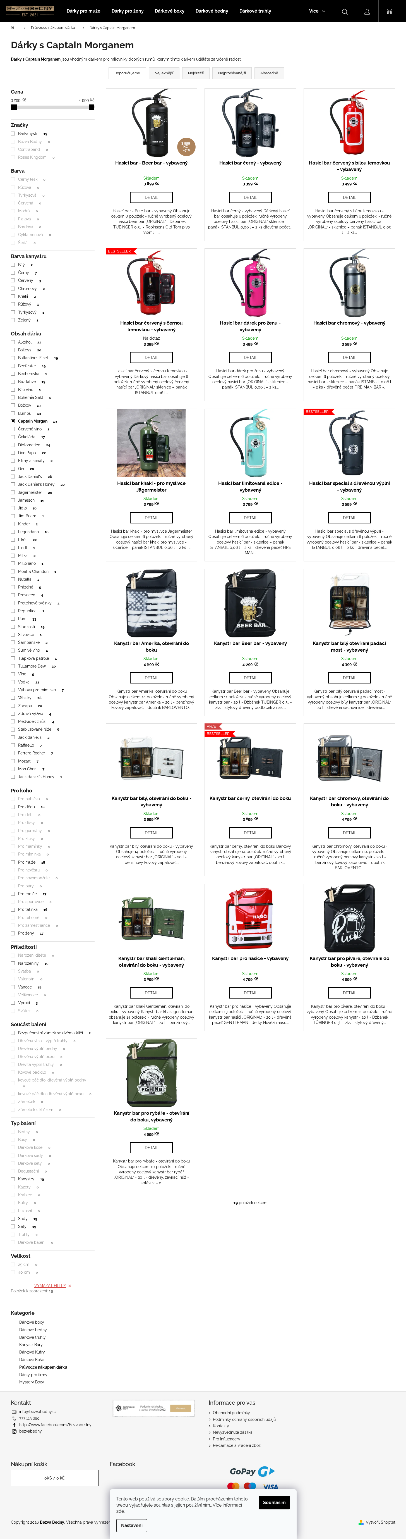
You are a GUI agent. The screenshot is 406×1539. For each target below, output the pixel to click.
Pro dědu (31, 807)
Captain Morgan (37, 421)
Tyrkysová (31, 195)
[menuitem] (83, 11)
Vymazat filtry (50, 1285)
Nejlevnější (164, 73)
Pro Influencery (226, 1439)
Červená (29, 203)
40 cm (28, 1272)
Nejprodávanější (232, 73)
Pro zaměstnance (38, 925)
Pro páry (30, 886)
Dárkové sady (34, 1155)
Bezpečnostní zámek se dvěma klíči (54, 1033)
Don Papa (31, 453)
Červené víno (33, 429)
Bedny (28, 1132)
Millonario (30, 563)
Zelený (28, 320)
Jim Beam (31, 516)
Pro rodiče (32, 894)
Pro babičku (33, 799)
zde (120, 1511)
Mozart (28, 761)
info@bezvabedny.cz (38, 1411)
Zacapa (30, 706)
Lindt (26, 547)
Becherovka (32, 373)
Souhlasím (274, 1502)
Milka (26, 555)
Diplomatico (34, 445)
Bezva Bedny (34, 141)
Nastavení (132, 1525)
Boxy (26, 1139)
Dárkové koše (34, 1147)
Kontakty (221, 1426)
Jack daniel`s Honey (40, 777)
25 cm (27, 1264)
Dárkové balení (35, 1242)
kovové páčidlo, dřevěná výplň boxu (54, 1094)
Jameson (31, 500)
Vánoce (29, 987)
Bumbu (29, 413)
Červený (29, 280)
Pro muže (31, 862)
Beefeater (31, 366)
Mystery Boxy (31, 1382)
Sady (27, 1218)
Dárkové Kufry (32, 1352)
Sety (27, 1226)
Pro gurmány (34, 830)
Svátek (28, 1011)
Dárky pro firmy (33, 1375)
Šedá (26, 242)
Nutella (28, 579)
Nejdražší (196, 73)
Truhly (27, 1234)
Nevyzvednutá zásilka (233, 1432)
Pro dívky (30, 822)
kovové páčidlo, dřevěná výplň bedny (52, 1083)
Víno (26, 674)
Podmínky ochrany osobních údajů (244, 1419)
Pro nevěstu (32, 870)
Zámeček (30, 1101)
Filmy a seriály (35, 460)
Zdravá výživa (34, 713)
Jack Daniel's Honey (41, 484)
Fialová (28, 219)
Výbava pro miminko (40, 690)
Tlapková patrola (37, 658)
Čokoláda (31, 437)
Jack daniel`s (33, 737)
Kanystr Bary (31, 1344)
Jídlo (27, 508)
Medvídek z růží (36, 721)
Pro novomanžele (37, 878)
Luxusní (29, 1211)
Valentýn (30, 979)
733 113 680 (29, 1418)
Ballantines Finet (38, 358)
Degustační (32, 1171)
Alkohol (29, 342)
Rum (27, 618)
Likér (27, 539)
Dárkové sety (34, 1163)
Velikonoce (32, 995)
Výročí (27, 1002)
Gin (26, 468)
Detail (151, 197)
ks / (54, 1478)
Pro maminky (34, 846)
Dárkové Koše (31, 1359)
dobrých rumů (142, 59)
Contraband (33, 149)
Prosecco (30, 595)
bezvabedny (30, 1431)
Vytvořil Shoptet (380, 1522)
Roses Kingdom (36, 157)
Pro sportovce (34, 901)
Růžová (28, 187)
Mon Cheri (31, 769)
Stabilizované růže (38, 729)
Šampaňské (32, 642)
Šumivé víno (32, 650)
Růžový (28, 304)
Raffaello (30, 745)
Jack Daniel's (35, 476)
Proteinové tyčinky (38, 603)
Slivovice (29, 634)
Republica (31, 611)
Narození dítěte (36, 955)
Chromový (31, 288)
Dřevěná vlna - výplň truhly (46, 1040)
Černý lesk (31, 179)
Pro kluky (30, 838)
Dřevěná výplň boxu (40, 1056)
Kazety (28, 1187)
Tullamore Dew (37, 666)
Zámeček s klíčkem (39, 1109)
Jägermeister (35, 492)
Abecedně (269, 73)
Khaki (26, 296)
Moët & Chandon (37, 571)
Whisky (29, 697)
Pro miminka (33, 854)
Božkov (29, 405)
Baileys (29, 350)
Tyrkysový (31, 312)
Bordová (29, 227)
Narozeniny (33, 963)
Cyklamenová (34, 234)
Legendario (33, 532)
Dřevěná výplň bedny (41, 1048)
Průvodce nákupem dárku (43, 1367)
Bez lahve (31, 381)
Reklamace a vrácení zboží (237, 1445)
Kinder (27, 524)
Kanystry (31, 1179)
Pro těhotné (32, 917)
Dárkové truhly (32, 1337)
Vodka (28, 682)
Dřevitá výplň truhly (40, 1064)
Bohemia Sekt (34, 397)
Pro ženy (30, 933)
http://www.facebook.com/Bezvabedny (55, 1425)
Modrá (28, 211)
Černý (27, 272)
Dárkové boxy (31, 1322)
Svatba (28, 971)
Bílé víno (29, 389)
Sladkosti (31, 627)
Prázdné (29, 587)
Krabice (29, 1195)
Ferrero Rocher (35, 753)
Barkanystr (32, 133)
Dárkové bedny (33, 1330)
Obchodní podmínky (231, 1413)
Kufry (27, 1202)
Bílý (25, 265)
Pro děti (29, 815)
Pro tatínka (32, 909)
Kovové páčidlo (36, 1072)
